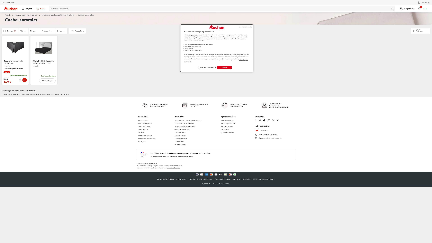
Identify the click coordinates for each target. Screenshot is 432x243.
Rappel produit (143, 129)
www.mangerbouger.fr (173, 168)
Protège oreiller (40, 94)
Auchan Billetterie (180, 139)
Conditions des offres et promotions (201, 179)
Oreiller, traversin (13, 94)
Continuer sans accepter (245, 27)
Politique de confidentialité (242, 179)
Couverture (49, 94)
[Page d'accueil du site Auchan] (11, 8)
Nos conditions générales (165, 179)
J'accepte (224, 67)
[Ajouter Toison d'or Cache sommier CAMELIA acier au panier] (24, 80)
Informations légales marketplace (264, 179)
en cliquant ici (153, 163)
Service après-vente (144, 126)
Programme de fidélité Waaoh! (185, 126)
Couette (4, 94)
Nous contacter (143, 120)
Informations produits (145, 136)
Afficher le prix (47, 81)
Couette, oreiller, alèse (86, 15)
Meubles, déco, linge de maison (26, 15)
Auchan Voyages (180, 136)
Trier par (418, 29)
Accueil (7, 15)
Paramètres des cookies (207, 67)
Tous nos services (180, 145)
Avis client (141, 133)
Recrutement (225, 129)
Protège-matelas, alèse (27, 94)
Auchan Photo (179, 142)
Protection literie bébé (61, 94)
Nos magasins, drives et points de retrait (187, 120)
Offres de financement (182, 129)
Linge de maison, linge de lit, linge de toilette (58, 15)
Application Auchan (227, 133)
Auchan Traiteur (180, 133)
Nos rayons (141, 142)
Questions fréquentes (145, 123)
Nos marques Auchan (228, 123)
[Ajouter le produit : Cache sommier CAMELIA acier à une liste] (20, 80)
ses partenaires (193, 35)
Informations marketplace (146, 139)
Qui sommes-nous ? (227, 120)
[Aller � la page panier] (423, 8)
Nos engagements (227, 126)
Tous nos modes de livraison (184, 123)
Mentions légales (181, 179)
